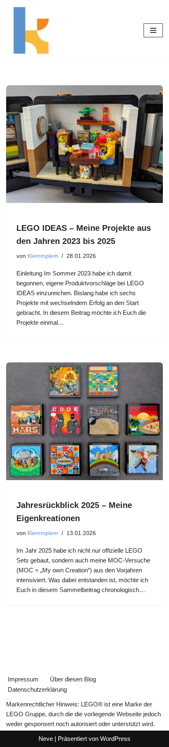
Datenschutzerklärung (37, 689)
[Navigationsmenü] (153, 30)
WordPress (115, 738)
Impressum (23, 679)
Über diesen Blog (73, 679)
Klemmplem (42, 256)
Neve (46, 738)
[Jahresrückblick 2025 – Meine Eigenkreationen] (84, 421)
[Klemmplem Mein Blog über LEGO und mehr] (30, 30)
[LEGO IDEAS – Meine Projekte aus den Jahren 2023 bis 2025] (84, 144)
